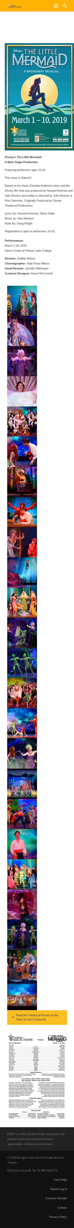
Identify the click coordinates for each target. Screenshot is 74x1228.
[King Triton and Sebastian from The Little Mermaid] (22, 542)
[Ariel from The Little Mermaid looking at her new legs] (22, 723)
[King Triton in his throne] (22, 965)
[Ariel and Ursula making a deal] (22, 633)
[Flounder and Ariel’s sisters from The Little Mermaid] (22, 874)
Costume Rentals (56, 1198)
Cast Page (60, 1179)
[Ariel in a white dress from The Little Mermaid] (22, 391)
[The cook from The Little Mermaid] (22, 482)
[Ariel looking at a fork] (22, 904)
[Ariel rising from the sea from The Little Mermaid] (22, 572)
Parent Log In (58, 1189)
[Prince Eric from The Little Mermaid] (22, 844)
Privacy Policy (58, 1216)
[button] (65, 5)
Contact (62, 1207)
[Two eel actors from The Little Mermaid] (22, 663)
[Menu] (56, 5)
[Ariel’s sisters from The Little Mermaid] (22, 603)
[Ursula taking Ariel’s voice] (22, 753)
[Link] (14, 6)
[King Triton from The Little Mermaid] (22, 331)
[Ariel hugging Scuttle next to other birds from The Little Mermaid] (22, 421)
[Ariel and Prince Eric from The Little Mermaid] (22, 452)
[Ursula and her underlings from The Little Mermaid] (22, 934)
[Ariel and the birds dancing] (22, 693)
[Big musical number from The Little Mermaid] (22, 784)
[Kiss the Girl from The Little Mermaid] (22, 512)
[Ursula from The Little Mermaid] (22, 361)
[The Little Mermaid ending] (22, 995)
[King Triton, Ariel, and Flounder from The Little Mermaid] (22, 301)
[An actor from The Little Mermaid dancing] (22, 814)
